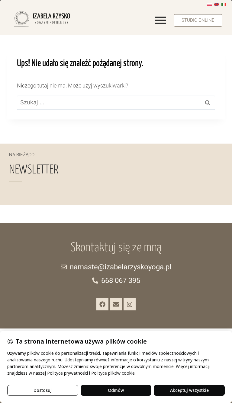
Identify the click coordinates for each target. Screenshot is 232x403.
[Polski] (209, 4)
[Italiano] (223, 4)
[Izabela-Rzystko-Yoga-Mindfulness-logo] (42, 18)
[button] (198, 20)
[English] (216, 4)
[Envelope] (116, 304)
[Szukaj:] (116, 102)
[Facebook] (102, 304)
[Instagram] (130, 304)
